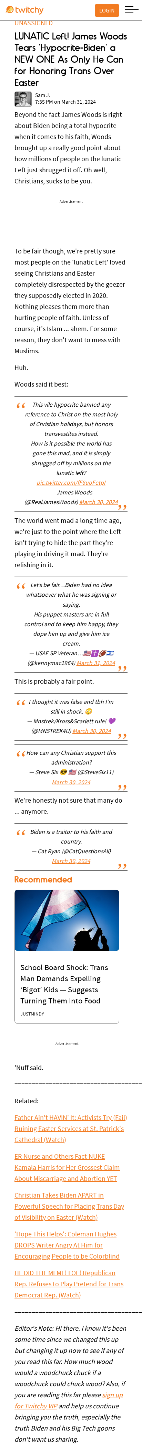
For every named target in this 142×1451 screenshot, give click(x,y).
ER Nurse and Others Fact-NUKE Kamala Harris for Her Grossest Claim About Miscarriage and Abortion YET (67, 1168)
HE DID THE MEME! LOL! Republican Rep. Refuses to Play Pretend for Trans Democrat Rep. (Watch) (68, 1284)
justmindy (32, 1014)
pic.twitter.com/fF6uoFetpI (71, 483)
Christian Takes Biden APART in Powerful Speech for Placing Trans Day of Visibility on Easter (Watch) (69, 1206)
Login (107, 10)
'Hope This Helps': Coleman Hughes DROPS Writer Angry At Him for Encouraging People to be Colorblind (67, 1245)
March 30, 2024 (98, 503)
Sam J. (42, 95)
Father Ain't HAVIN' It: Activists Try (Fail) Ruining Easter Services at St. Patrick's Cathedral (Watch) (70, 1129)
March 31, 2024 (96, 663)
